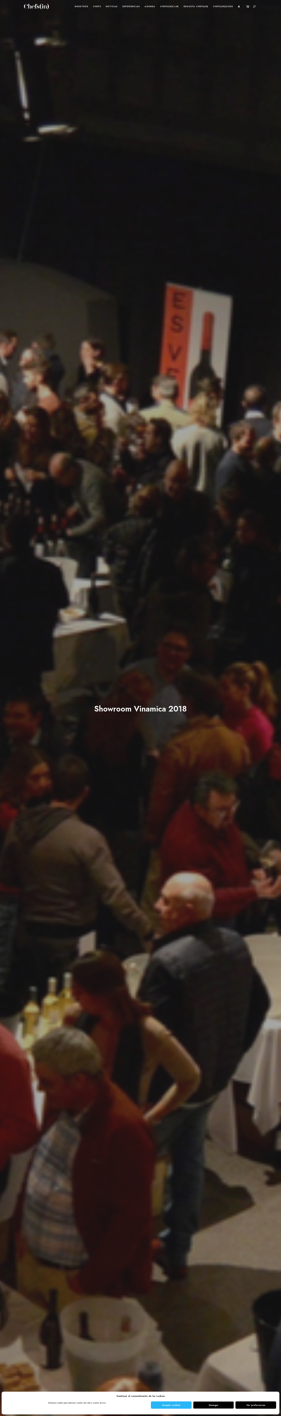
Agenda (150, 6)
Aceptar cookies (171, 1405)
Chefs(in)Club (169, 6)
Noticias (111, 6)
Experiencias (131, 6)
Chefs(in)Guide (223, 6)
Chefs (97, 6)
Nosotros (81, 6)
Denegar (213, 1405)
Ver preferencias (255, 1405)
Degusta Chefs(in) (196, 6)
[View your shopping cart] (248, 6)
